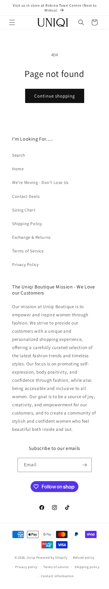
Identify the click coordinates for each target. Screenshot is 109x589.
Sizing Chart (23, 210)
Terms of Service (28, 251)
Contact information (57, 576)
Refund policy (83, 557)
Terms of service (56, 567)
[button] (12, 22)
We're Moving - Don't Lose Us (40, 182)
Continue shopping (54, 96)
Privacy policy (26, 567)
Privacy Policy (25, 264)
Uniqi (31, 557)
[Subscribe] (84, 465)
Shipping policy (87, 567)
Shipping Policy (27, 223)
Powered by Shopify (52, 557)
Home (18, 168)
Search (18, 155)
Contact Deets (26, 196)
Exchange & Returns (31, 237)
